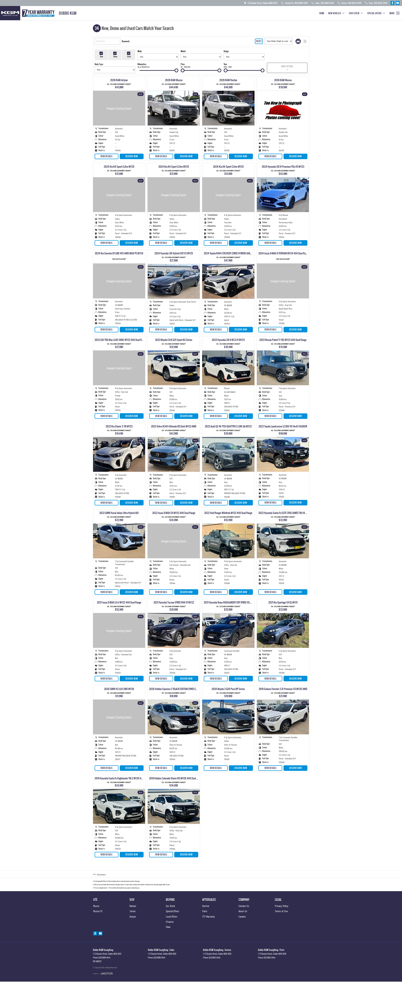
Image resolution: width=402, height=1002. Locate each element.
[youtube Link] (398, 3)
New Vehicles (334, 13)
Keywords (126, 41)
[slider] (176, 70)
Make (140, 51)
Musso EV (97, 911)
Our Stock (354, 13)
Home (321, 13)
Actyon (133, 916)
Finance (169, 921)
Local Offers (171, 916)
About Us (243, 911)
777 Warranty (208, 916)
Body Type (99, 64)
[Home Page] (28, 13)
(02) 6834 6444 (214, 957)
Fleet (168, 927)
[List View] (305, 41)
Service (205, 906)
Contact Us (244, 906)
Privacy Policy (281, 906)
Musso (96, 906)
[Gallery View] (298, 41)
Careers (242, 916)
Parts (204, 911)
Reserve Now (131, 156)
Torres (133, 911)
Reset (259, 41)
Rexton (133, 906)
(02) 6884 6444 (104, 957)
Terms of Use (281, 911)
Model (183, 51)
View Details (106, 156)
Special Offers (374, 13)
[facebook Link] (392, 3)
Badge (226, 51)
